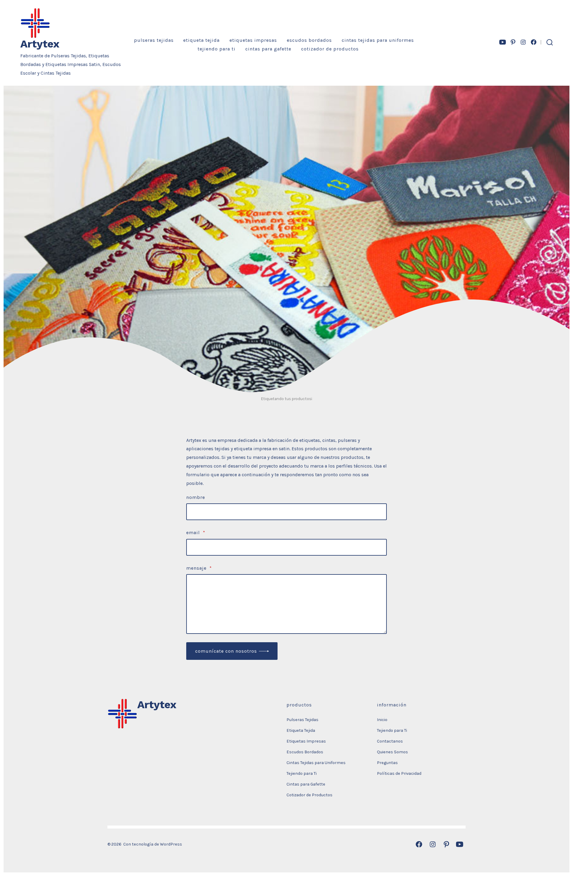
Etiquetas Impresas (253, 40)
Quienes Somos (392, 751)
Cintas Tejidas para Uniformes (378, 40)
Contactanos (390, 741)
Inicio (382, 719)
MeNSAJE (199, 568)
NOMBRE (195, 497)
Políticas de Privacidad (399, 773)
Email (195, 532)
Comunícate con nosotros (226, 651)
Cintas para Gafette (268, 49)
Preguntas (387, 762)
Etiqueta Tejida (201, 40)
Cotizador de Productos (330, 49)
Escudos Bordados (309, 40)
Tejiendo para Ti (216, 49)
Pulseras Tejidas (154, 40)
